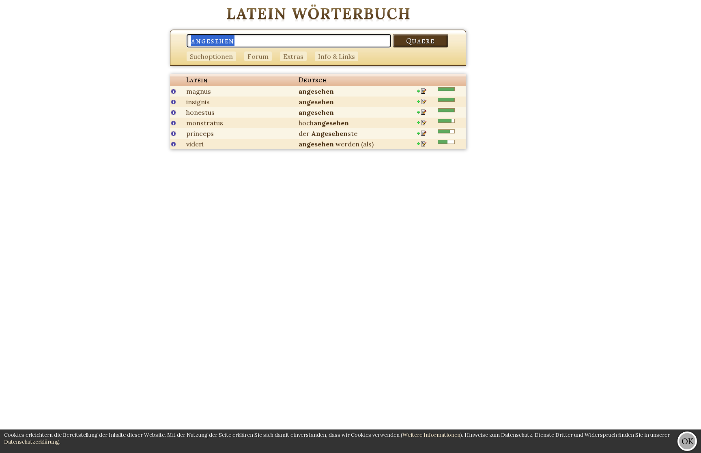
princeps (200, 133)
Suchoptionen (211, 56)
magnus (198, 91)
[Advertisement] (668, 121)
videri (195, 144)
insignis (198, 102)
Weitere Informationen (431, 435)
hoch (324, 123)
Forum (258, 56)
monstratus (204, 123)
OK (687, 441)
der (304, 133)
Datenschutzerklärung (31, 441)
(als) (367, 144)
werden (347, 144)
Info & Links (336, 56)
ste (334, 133)
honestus (200, 112)
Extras (293, 56)
